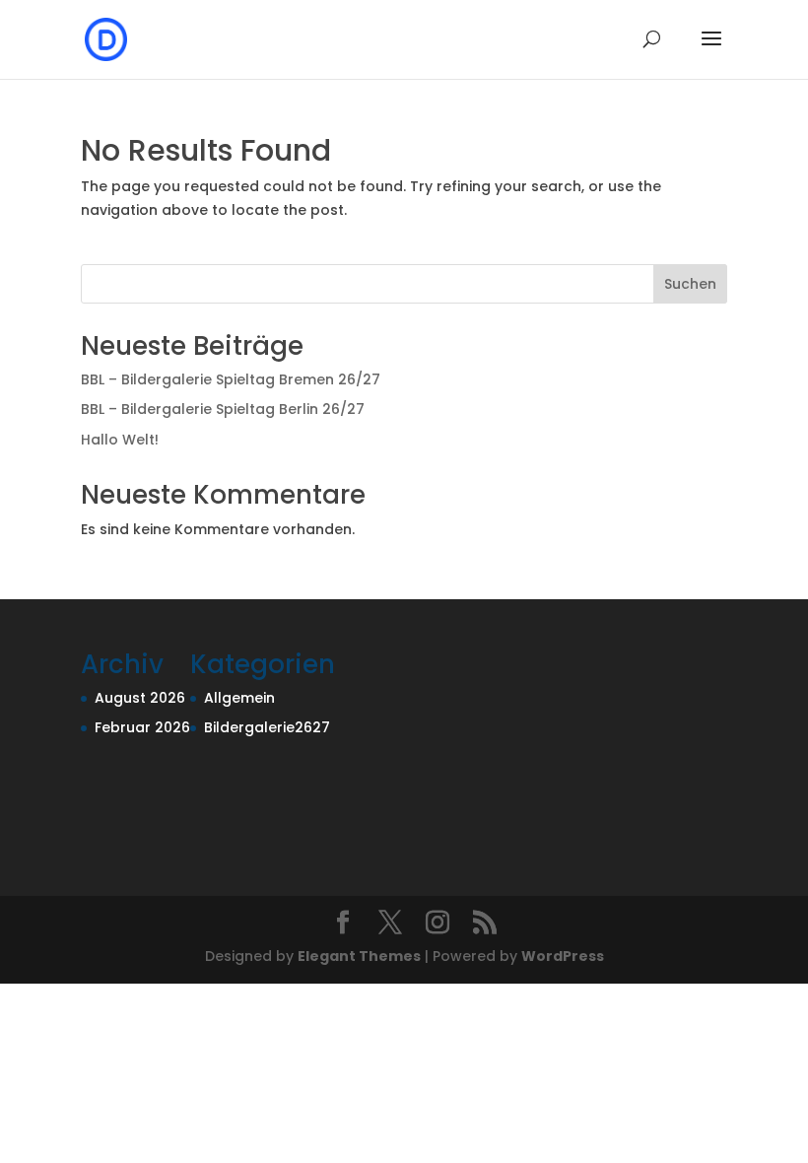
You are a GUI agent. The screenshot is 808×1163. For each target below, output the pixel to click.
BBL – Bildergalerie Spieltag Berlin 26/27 (223, 409)
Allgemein (239, 698)
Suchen (690, 284)
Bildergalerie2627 (267, 727)
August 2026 (140, 698)
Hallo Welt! (120, 439)
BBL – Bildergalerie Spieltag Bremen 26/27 (230, 379)
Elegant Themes (359, 956)
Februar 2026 (142, 727)
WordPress (562, 956)
